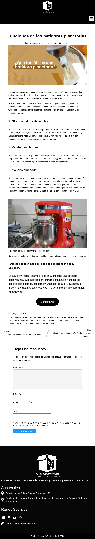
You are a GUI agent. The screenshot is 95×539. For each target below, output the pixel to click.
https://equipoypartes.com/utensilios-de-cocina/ (28, 251)
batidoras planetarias (52, 92)
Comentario (20, 367)
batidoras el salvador (23, 317)
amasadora (77, 188)
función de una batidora (26, 324)
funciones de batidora (46, 324)
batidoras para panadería (63, 317)
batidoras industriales (42, 317)
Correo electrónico (24, 402)
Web (15, 411)
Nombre (18, 394)
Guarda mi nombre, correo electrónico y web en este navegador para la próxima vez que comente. (47, 424)
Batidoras (22, 313)
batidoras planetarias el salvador (46, 321)
